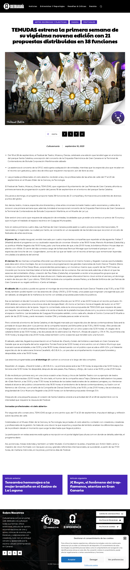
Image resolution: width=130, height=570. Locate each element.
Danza (75, 22)
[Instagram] (10, 553)
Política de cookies (91, 565)
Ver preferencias (116, 559)
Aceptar (71, 559)
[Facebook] (64, 134)
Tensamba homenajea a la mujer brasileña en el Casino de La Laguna (31, 486)
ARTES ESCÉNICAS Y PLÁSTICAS (51, 22)
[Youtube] (20, 553)
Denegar (94, 559)
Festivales (89, 22)
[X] (70, 134)
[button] (125, 538)
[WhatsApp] (82, 134)
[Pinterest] (76, 134)
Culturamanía (52, 146)
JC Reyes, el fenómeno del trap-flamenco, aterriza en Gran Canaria (95, 486)
